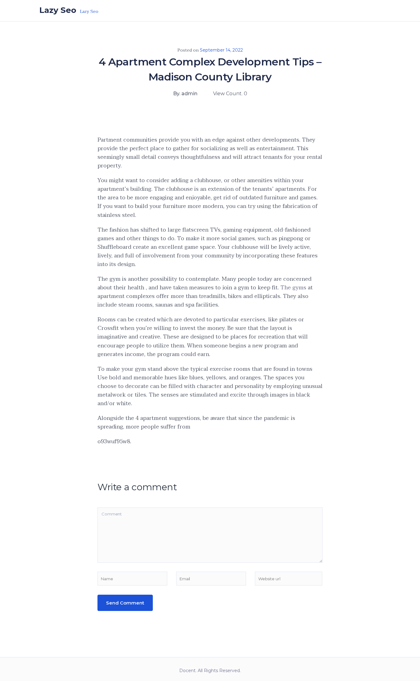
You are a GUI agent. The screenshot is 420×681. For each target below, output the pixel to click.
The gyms (293, 287)
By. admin (185, 93)
